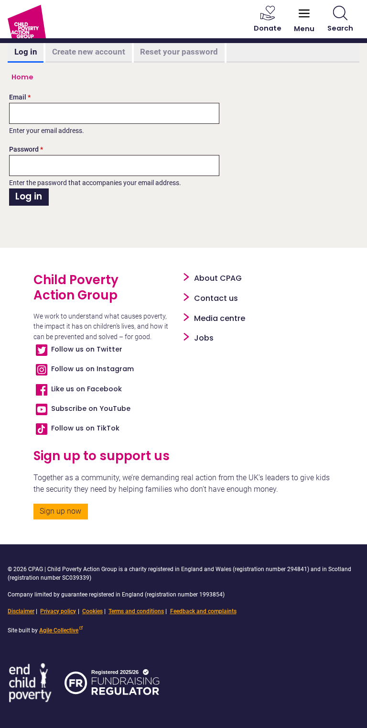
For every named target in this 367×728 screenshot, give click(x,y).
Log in (25, 51)
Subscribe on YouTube (90, 408)
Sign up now (60, 511)
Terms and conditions (136, 611)
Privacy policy (58, 611)
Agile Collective (58, 630)
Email (17, 97)
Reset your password (179, 51)
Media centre (219, 318)
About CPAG (218, 278)
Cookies (92, 611)
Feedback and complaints (203, 611)
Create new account (88, 51)
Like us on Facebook (86, 389)
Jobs (204, 337)
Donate (267, 28)
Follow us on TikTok (85, 428)
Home (22, 77)
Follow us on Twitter (86, 349)
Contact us (216, 298)
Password (24, 149)
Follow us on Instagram (92, 369)
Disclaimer (21, 611)
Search (340, 28)
